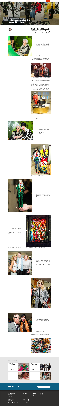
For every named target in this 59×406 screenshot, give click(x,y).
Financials (41, 395)
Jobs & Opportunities (43, 396)
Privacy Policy (35, 402)
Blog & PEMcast (35, 396)
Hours (14, 398)
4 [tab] (32, 139)
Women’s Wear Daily (45, 81)
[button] (13, 33)
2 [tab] (30, 139)
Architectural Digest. (42, 322)
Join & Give (34, 395)
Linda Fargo (32, 117)
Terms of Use (41, 402)
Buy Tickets (41, 393)
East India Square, (10, 394)
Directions (34, 394)
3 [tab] (31, 139)
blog (39, 320)
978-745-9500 (10, 396)
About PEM (34, 393)
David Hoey (17, 229)
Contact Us (41, 394)
